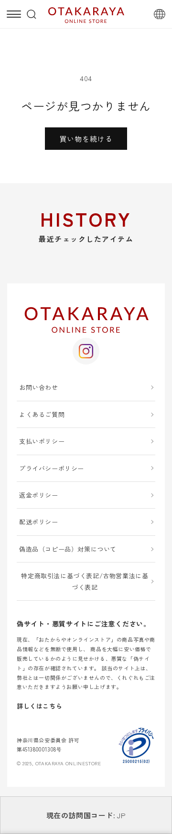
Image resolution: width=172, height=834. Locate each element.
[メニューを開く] (14, 14)
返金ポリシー (38, 495)
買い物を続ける (86, 139)
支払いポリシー (41, 441)
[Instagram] (86, 351)
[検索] (31, 14)
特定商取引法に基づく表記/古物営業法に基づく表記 (84, 581)
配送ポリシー (38, 521)
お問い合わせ (38, 387)
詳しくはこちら (39, 705)
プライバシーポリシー (51, 468)
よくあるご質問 (41, 414)
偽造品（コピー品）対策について (68, 548)
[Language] (159, 14)
